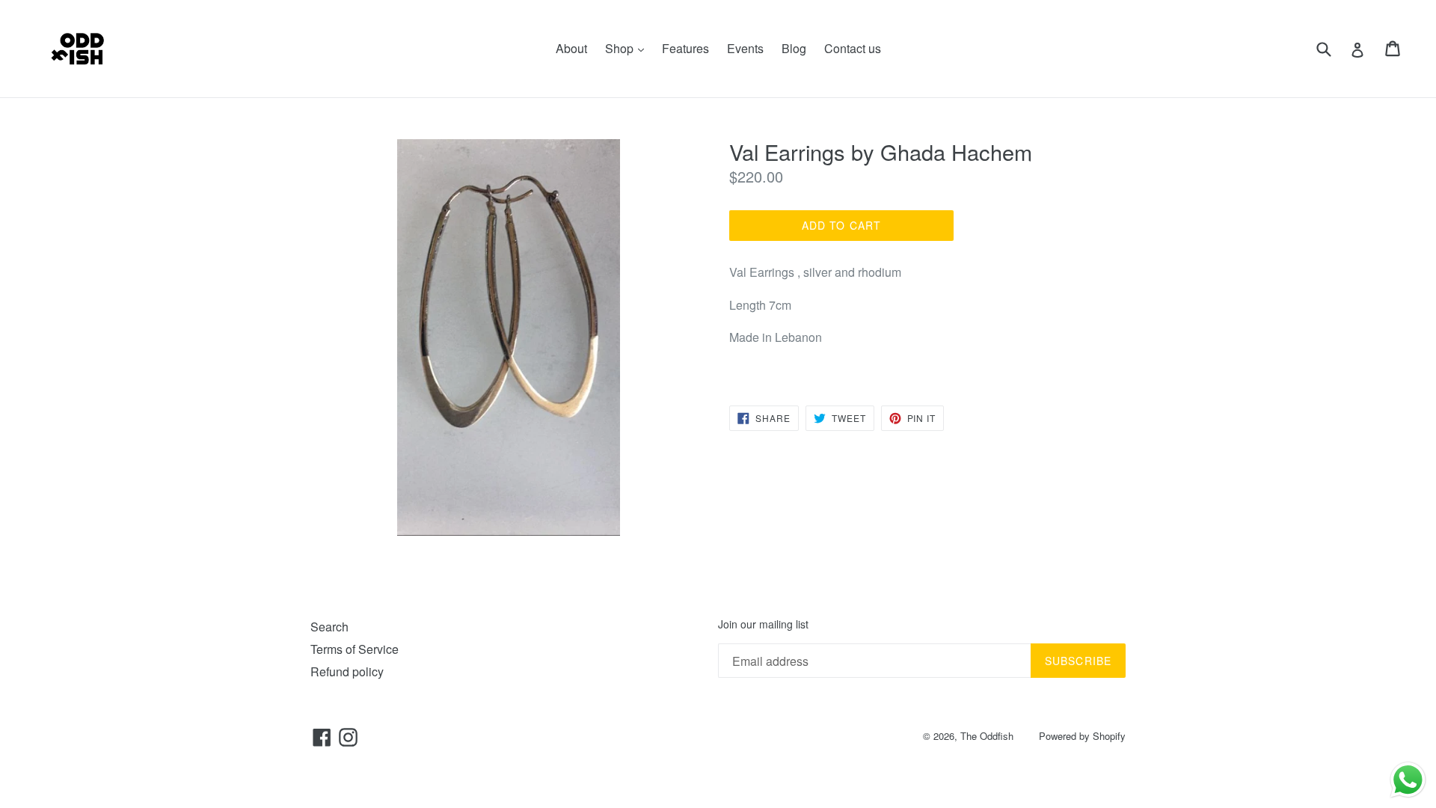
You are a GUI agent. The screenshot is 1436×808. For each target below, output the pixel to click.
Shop (628, 48)
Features (685, 48)
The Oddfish (986, 736)
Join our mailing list (763, 624)
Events (745, 48)
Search (329, 626)
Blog (794, 48)
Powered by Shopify (1082, 736)
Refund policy (347, 671)
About (571, 48)
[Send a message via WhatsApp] (1408, 780)
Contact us (852, 48)
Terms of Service (354, 649)
